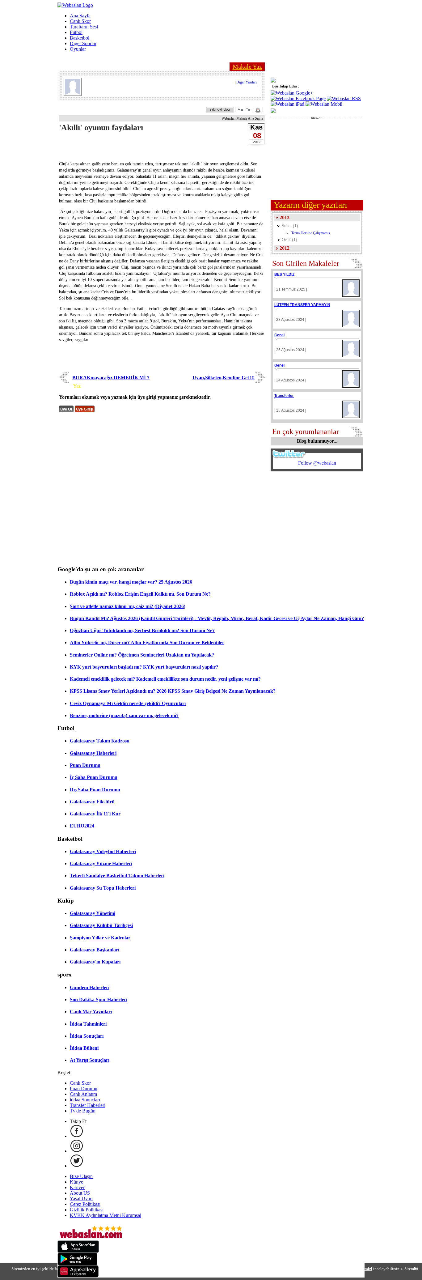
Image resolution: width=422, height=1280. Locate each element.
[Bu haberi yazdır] (258, 110)
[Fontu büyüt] (240, 110)
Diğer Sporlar (83, 43)
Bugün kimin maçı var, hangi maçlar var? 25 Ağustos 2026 (131, 582)
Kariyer (77, 1187)
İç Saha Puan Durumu (93, 777)
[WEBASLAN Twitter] (76, 1165)
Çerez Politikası (85, 1204)
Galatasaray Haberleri (93, 753)
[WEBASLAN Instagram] (76, 1151)
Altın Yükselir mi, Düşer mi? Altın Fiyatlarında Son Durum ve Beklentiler (147, 642)
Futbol (76, 32)
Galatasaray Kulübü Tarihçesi (101, 925)
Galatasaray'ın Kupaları (95, 961)
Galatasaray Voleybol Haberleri (103, 851)
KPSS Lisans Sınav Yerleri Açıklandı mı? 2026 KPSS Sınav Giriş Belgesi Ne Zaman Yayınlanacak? (173, 691)
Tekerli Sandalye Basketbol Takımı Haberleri (117, 875)
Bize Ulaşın (81, 1176)
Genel (279, 335)
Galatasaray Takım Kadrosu (99, 740)
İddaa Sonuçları (86, 1036)
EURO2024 (82, 825)
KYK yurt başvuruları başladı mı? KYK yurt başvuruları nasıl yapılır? (144, 667)
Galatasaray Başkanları (94, 949)
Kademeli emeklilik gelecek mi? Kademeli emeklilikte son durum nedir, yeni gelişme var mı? (165, 679)
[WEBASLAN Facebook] (76, 1136)
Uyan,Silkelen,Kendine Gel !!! (223, 377)
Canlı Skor (80, 21)
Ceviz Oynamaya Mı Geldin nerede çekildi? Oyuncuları (128, 703)
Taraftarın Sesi (84, 26)
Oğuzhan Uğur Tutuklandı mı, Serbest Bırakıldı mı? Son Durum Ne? (142, 630)
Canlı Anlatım (83, 1094)
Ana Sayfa (80, 15)
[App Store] (78, 1251)
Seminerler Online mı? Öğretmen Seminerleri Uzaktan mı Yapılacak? (142, 654)
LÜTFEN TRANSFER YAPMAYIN (302, 305)
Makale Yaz (247, 66)
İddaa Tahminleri (88, 1024)
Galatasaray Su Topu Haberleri (103, 888)
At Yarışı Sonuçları (89, 1060)
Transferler (284, 395)
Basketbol (79, 37)
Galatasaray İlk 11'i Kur (95, 813)
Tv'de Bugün (82, 1110)
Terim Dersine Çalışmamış (310, 233)
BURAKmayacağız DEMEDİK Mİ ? (111, 377)
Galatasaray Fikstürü (92, 801)
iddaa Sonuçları (85, 1099)
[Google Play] (77, 1263)
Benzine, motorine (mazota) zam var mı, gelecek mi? (124, 715)
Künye (76, 1181)
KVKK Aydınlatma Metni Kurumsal (105, 1215)
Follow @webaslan (317, 463)
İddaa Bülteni (84, 1048)
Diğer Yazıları (246, 82)
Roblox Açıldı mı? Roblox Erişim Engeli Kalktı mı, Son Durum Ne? (140, 594)
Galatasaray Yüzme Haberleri (101, 863)
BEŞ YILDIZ (284, 274)
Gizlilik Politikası (86, 1209)
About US (80, 1193)
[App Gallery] (78, 1275)
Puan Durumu (85, 765)
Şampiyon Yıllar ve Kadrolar (100, 937)
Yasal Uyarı (81, 1198)
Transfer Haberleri (87, 1105)
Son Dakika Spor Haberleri (98, 999)
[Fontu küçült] (248, 110)
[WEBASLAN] (75, 5)
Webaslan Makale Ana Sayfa (242, 118)
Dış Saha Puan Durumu (95, 789)
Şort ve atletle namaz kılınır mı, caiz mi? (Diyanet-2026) (127, 606)
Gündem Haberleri (89, 987)
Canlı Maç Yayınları (91, 1011)
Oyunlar (78, 49)
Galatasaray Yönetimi (92, 913)
